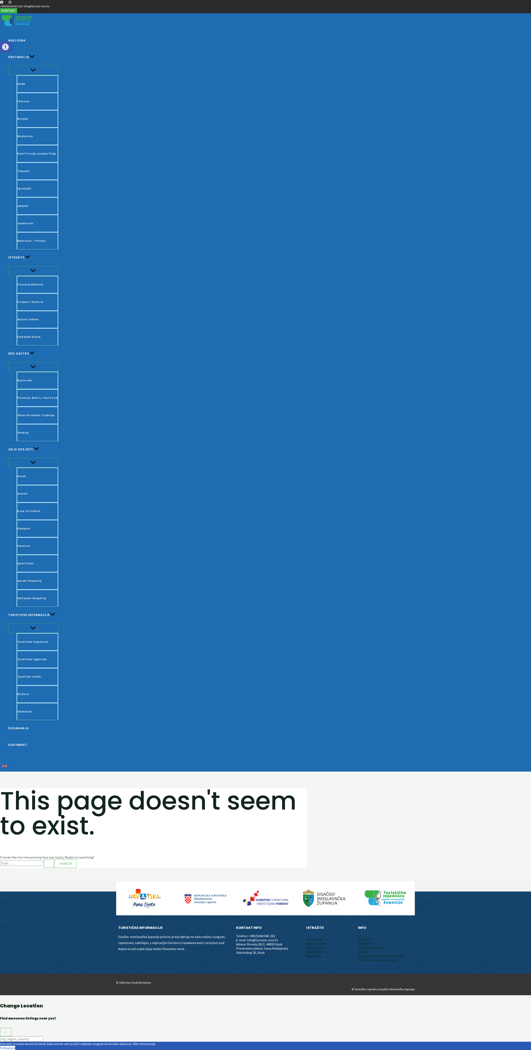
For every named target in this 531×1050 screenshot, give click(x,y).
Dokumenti (366, 943)
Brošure (363, 939)
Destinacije (314, 939)
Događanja (314, 956)
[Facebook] (1, 3)
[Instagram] (10, 3)
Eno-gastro (314, 947)
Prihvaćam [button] (7, 1048)
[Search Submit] (49, 863)
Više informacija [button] (144, 1044)
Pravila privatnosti (371, 947)
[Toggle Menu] (33, 70)
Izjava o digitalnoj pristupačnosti (381, 956)
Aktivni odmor (316, 943)
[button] (8, 10)
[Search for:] (27, 863)
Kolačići (363, 952)
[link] (4, 766)
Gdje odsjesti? (316, 952)
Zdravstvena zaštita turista (377, 960)
